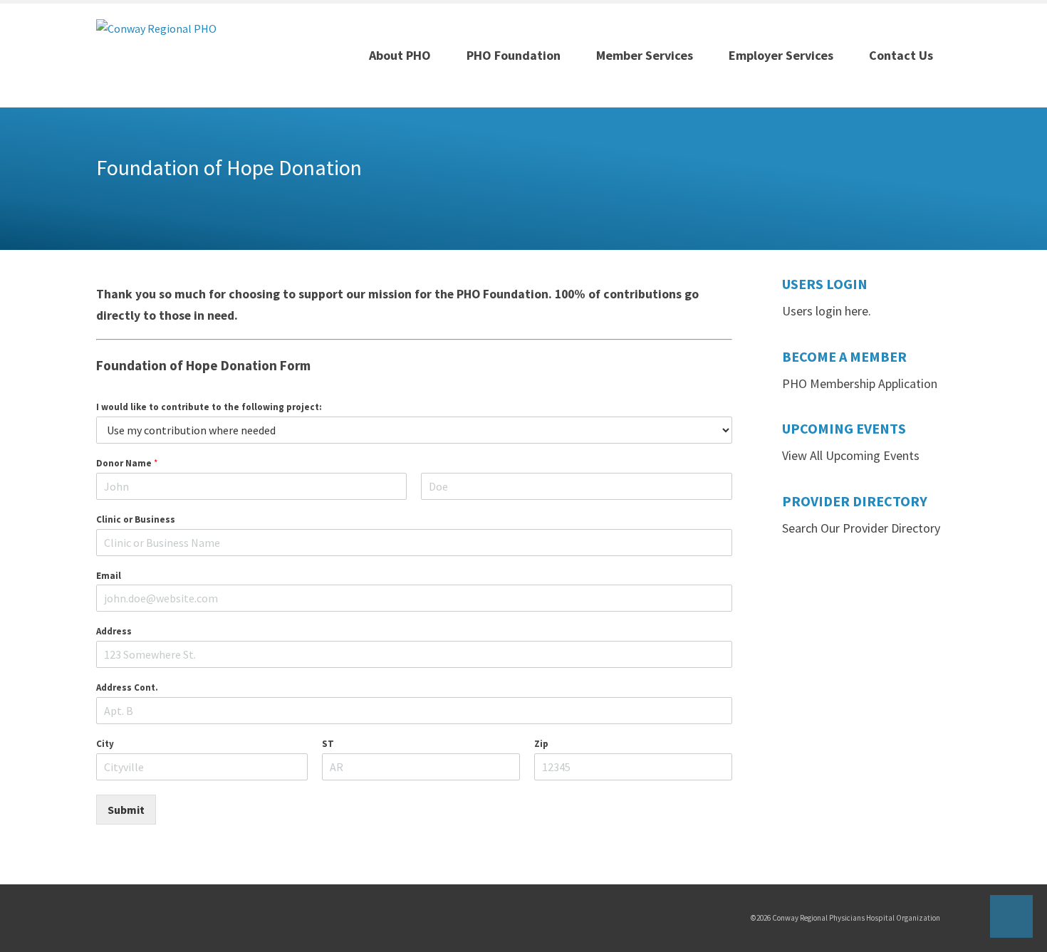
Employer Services (781, 55)
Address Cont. (127, 688)
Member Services (644, 55)
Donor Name (126, 463)
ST (328, 744)
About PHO (400, 55)
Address (114, 631)
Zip (541, 744)
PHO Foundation (514, 55)
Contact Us (901, 55)
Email (108, 576)
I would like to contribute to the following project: (209, 407)
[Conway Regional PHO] (156, 27)
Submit (126, 809)
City (105, 744)
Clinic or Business (135, 519)
